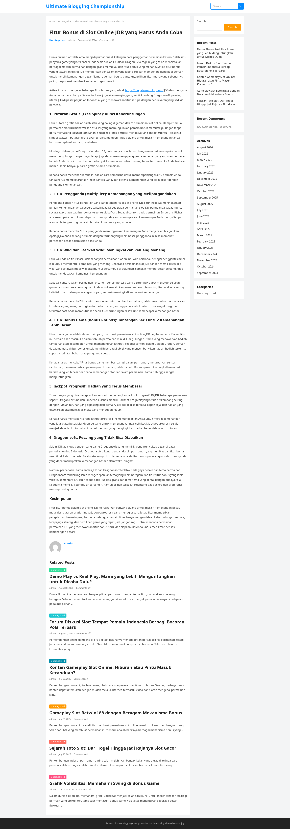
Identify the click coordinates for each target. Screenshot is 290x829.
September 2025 (207, 197)
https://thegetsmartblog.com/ (144, 90)
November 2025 (207, 185)
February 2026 (206, 166)
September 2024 (207, 273)
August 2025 (205, 204)
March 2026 (204, 160)
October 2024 (205, 266)
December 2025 (207, 179)
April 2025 (203, 229)
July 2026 (202, 153)
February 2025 (206, 241)
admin (71, 40)
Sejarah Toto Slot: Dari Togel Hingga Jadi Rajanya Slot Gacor (112, 748)
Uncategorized (65, 21)
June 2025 (203, 216)
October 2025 (205, 191)
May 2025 (203, 223)
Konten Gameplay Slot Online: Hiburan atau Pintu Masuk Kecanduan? (110, 670)
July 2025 (202, 210)
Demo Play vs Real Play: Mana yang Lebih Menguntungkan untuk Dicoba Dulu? (112, 579)
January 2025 (205, 248)
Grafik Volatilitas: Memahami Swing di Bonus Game (104, 783)
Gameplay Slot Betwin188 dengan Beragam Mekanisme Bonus (115, 713)
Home (52, 21)
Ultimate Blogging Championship (85, 6)
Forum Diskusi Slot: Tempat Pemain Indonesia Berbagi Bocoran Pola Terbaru (116, 624)
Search (201, 21)
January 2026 (205, 172)
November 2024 (207, 260)
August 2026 (205, 147)
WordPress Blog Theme (160, 823)
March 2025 (204, 235)
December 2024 (207, 254)
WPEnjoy (179, 823)
